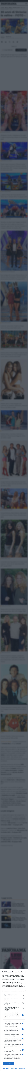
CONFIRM (8, 1063)
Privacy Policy (22, 1068)
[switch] (23, 998)
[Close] (25, 972)
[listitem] (14, 995)
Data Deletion (6, 1068)
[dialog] (14, 1020)
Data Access (14, 1068)
